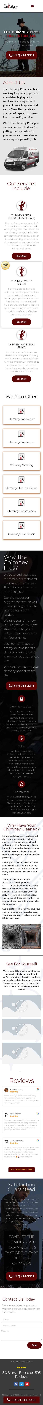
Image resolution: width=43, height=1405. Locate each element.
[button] (32, 6)
